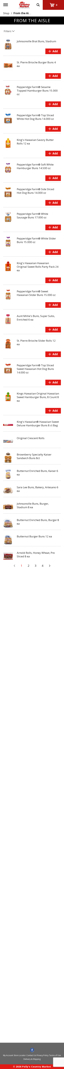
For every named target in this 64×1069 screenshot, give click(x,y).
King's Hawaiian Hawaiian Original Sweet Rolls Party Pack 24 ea (37, 266)
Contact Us (31, 1055)
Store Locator (20, 1055)
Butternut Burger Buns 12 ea (34, 536)
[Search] (38, 3)
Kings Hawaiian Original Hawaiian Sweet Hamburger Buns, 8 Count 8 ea (38, 397)
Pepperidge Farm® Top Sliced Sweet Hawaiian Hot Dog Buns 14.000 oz (35, 368)
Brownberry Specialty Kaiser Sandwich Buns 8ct (34, 456)
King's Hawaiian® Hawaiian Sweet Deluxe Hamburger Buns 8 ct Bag (38, 423)
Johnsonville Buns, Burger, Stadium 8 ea (33, 505)
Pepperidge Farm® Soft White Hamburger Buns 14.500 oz (35, 166)
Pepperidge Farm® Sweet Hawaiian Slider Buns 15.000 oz (36, 293)
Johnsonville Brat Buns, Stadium (36, 41)
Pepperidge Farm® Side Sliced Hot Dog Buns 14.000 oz (35, 191)
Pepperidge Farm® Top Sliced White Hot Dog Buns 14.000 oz (35, 117)
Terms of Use (55, 1055)
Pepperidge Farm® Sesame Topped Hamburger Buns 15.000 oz (37, 90)
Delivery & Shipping (32, 1059)
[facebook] (32, 1050)
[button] (53, 51)
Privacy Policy (42, 1055)
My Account (8, 1055)
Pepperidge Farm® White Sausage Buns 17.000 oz (32, 215)
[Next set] (49, 566)
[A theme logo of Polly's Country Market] (24, 4)
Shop (6, 13)
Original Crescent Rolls (30, 438)
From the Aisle (22, 13)
